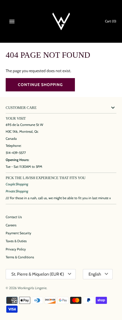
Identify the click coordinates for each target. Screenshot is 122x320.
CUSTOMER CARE (21, 108)
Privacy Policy (16, 249)
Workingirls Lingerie (32, 288)
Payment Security (18, 233)
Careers (11, 225)
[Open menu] (12, 21)
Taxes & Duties (16, 241)
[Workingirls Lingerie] (61, 21)
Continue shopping (40, 84)
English (95, 274)
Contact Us (14, 217)
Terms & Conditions (20, 257)
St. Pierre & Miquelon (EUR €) (37, 274)
